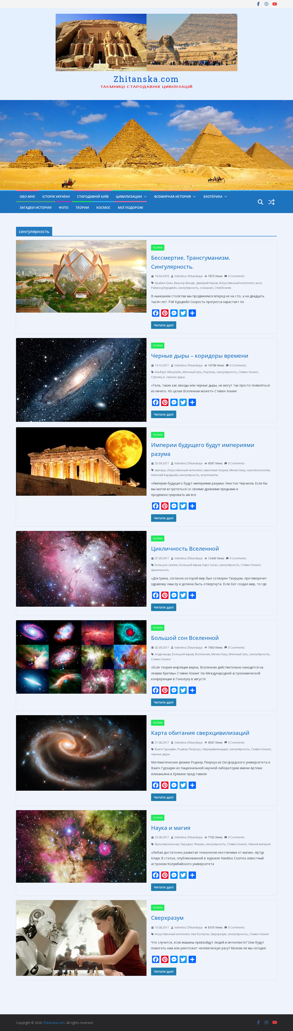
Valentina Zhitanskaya (188, 276)
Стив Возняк (222, 288)
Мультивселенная (167, 844)
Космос (103, 207)
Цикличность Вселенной (185, 548)
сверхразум (218, 934)
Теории (82, 207)
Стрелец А (158, 377)
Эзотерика (212, 196)
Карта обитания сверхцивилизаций (200, 732)
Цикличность (160, 570)
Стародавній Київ (93, 196)
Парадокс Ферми (192, 844)
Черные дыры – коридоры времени (199, 355)
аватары (160, 470)
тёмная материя (259, 844)
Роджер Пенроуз (188, 749)
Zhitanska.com (146, 78)
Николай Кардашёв (164, 475)
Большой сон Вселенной (185, 637)
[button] (144, 196)
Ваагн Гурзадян (165, 749)
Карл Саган (210, 565)
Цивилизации (129, 196)
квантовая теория (216, 470)
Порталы (209, 372)
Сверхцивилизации (215, 749)
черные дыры (175, 377)
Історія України (56, 196)
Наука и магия (170, 827)
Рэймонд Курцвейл (164, 288)
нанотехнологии (258, 470)
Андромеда (163, 654)
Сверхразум (167, 917)
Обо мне (27, 196)
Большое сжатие (166, 565)
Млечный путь (192, 372)
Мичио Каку (237, 470)
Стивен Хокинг (248, 372)
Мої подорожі (130, 207)
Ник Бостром (200, 934)
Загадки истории (36, 207)
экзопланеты (209, 475)
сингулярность (188, 288)
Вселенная (202, 654)
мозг (258, 283)
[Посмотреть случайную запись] (271, 202)
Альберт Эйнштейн (168, 372)
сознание (206, 288)
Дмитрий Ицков (207, 283)
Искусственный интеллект (236, 283)
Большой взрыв (190, 565)
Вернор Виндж (184, 283)
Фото (63, 207)
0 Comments (236, 276)
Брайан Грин (164, 283)
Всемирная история (172, 196)
